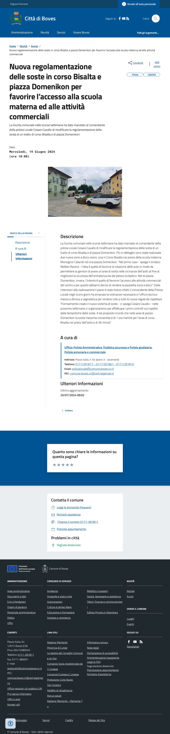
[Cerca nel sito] (154, 18)
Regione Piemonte (19, 4)
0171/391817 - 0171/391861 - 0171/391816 (104, 364)
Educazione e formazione (61, 612)
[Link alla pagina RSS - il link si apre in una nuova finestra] (128, 18)
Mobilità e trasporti (97, 591)
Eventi (130, 624)
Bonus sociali (54, 696)
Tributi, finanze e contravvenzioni (105, 604)
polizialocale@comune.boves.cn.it (93, 369)
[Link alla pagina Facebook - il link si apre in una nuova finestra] (120, 18)
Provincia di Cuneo (57, 648)
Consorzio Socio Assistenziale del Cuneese (65, 666)
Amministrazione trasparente (103, 658)
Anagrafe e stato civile (59, 596)
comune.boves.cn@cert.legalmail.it (92, 373)
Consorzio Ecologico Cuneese (63, 674)
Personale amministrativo (21, 612)
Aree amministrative (18, 591)
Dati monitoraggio (17, 720)
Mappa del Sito (96, 720)
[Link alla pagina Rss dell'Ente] (141, 642)
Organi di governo (17, 607)
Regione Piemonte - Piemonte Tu (65, 703)
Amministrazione (22, 32)
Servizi (61, 32)
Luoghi (130, 619)
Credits (69, 720)
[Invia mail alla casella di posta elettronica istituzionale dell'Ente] (24, 668)
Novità (45, 32)
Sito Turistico (54, 685)
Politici (10, 618)
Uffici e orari (13, 699)
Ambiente (52, 591)
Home (12, 46)
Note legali (93, 648)
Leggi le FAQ (94, 662)
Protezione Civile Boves (60, 680)
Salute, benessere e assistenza (104, 596)
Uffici (10, 623)
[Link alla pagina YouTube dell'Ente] (135, 642)
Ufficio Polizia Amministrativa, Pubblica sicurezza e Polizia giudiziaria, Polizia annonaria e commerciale (108, 349)
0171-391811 (26, 655)
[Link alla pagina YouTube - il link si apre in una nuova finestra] (124, 18)
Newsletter (133, 647)
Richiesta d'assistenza (99, 674)
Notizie (130, 591)
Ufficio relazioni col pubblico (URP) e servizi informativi (24, 691)
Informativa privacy (97, 642)
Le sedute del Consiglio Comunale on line (65, 655)
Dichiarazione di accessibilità (102, 653)
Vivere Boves (81, 32)
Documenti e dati (16, 596)
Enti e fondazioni (16, 602)
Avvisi (34, 46)
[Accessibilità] (10, 723)
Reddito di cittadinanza (59, 690)
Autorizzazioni (54, 602)
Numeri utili (13, 705)
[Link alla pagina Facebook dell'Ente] (129, 642)
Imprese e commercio (59, 618)
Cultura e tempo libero (59, 607)
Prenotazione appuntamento (103, 670)
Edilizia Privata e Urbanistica (102, 612)
